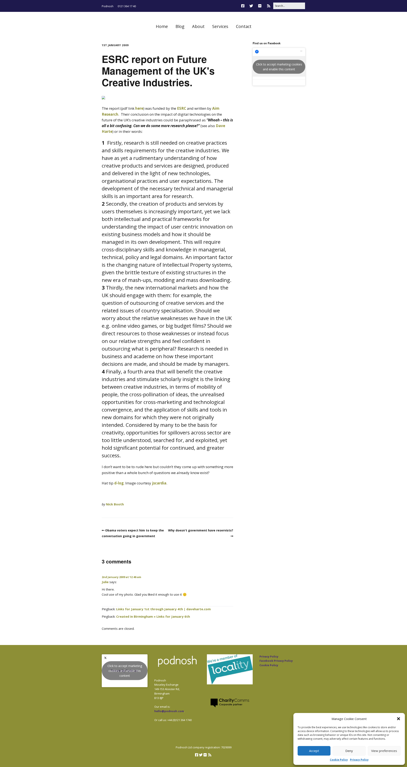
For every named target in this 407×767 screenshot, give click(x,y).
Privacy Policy (359, 759)
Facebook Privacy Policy (276, 661)
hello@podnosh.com (169, 711)
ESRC (181, 108)
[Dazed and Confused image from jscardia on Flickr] (103, 98)
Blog (180, 26)
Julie (105, 582)
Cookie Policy (339, 759)
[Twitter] (251, 6)
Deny (349, 751)
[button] (398, 719)
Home (162, 26)
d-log (119, 483)
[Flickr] (259, 6)
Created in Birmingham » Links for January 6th (153, 616)
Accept (314, 751)
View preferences (384, 751)
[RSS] (268, 6)
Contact (243, 26)
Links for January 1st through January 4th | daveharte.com (163, 609)
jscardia (159, 483)
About (198, 26)
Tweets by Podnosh (124, 671)
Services (220, 26)
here (139, 108)
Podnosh (107, 6)
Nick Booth (115, 504)
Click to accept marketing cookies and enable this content (279, 66)
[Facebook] (244, 6)
